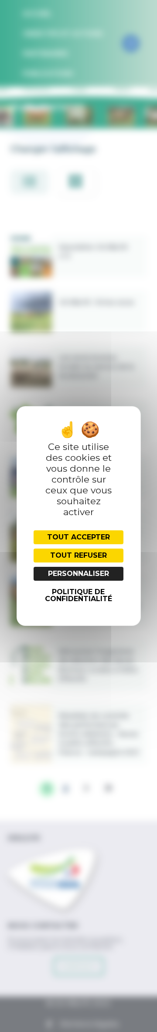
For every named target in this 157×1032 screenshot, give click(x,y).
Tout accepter (78, 537)
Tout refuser (78, 555)
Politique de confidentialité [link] (78, 595)
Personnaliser (78, 573)
